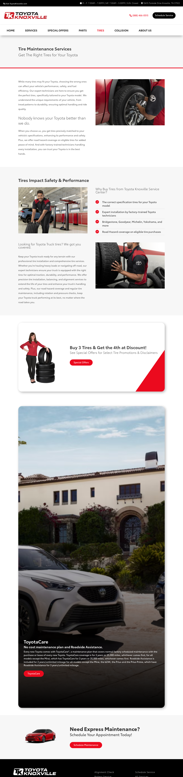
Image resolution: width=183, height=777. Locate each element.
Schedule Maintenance (86, 744)
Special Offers (58, 30)
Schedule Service (164, 15)
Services (31, 30)
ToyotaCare (34, 673)
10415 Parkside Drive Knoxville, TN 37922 (161, 3)
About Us (145, 30)
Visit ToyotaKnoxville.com (16, 3)
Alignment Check (104, 772)
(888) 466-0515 (140, 15)
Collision (121, 30)
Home (11, 30)
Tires (100, 30)
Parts (83, 30)
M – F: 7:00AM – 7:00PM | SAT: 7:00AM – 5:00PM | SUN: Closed (110, 3)
